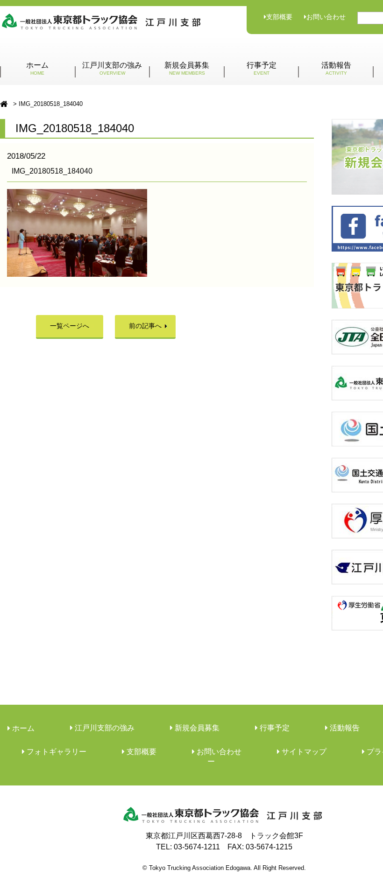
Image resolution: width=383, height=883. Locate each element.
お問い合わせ (326, 17)
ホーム (37, 68)
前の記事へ (145, 325)
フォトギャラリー (55, 752)
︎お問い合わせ (218, 752)
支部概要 (279, 17)
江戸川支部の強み (112, 68)
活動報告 (336, 68)
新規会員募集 (186, 68)
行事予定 (262, 68)
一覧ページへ (69, 325)
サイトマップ (303, 752)
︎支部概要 (140, 752)
